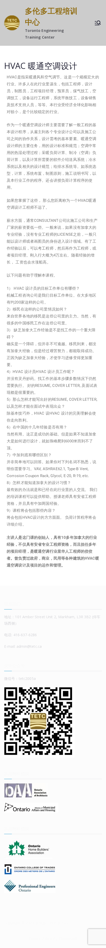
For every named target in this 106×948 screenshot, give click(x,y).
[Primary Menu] (98, 22)
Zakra (47, 938)
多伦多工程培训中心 (51, 922)
